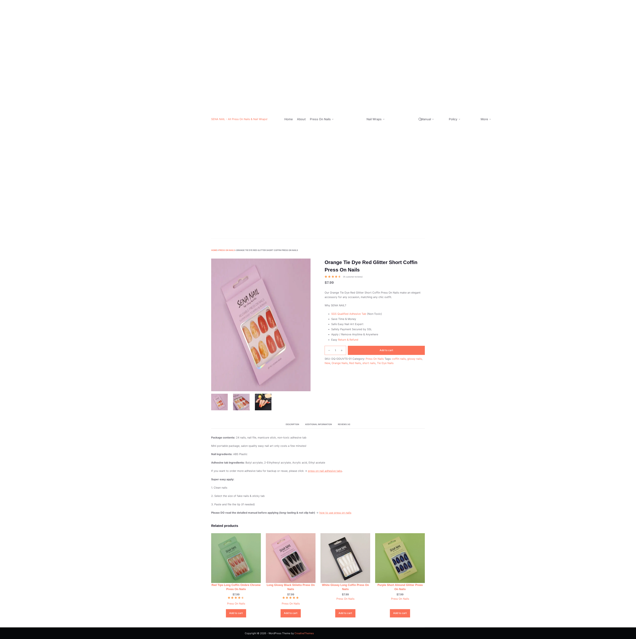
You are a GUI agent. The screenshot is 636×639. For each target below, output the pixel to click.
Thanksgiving (409, 177)
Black (358, 10)
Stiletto (358, 155)
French (353, 188)
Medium (358, 129)
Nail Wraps (374, 119)
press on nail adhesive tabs (325, 470)
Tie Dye (358, 102)
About (301, 119)
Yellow (359, 62)
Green (358, 43)
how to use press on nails (335, 512)
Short (356, 122)
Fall (403, 197)
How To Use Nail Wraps (441, 105)
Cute (405, 67)
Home (288, 119)
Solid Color (355, 195)
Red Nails (355, 363)
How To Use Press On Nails (440, 130)
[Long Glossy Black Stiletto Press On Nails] (291, 557)
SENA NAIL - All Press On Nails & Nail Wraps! (239, 119)
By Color (342, 36)
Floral (409, 120)
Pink (357, 29)
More (484, 119)
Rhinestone (356, 215)
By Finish (340, 96)
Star (408, 107)
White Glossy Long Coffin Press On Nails (345, 587)
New (327, 363)
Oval (356, 162)
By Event (340, 228)
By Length (341, 129)
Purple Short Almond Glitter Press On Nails (400, 587)
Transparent (409, 30)
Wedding (355, 234)
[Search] (420, 119)
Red (357, 16)
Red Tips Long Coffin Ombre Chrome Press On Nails (236, 587)
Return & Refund (348, 339)
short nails (368, 363)
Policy (453, 119)
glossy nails (414, 358)
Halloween (356, 221)
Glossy (357, 96)
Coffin (357, 149)
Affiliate (499, 119)
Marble (410, 113)
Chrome (358, 89)
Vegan (406, 80)
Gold (357, 56)
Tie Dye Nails (385, 363)
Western (407, 60)
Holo (356, 109)
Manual (426, 119)
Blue (357, 36)
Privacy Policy (468, 128)
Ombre (353, 182)
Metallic (407, 74)
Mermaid (411, 100)
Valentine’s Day (407, 168)
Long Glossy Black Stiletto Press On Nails (291, 587)
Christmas (356, 228)
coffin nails (399, 358)
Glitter (357, 76)
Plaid (409, 94)
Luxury (353, 208)
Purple (359, 49)
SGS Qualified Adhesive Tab (348, 313)
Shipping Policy (469, 118)
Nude (358, 23)
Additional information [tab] (318, 424)
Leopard (411, 140)
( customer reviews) (353, 276)
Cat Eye (358, 115)
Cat (408, 127)
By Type (391, 45)
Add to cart (386, 350)
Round (357, 175)
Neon (358, 69)
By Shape (341, 158)
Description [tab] (292, 424)
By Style (340, 198)
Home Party (408, 184)
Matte (356, 82)
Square (358, 168)
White (358, 3)
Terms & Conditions (470, 139)
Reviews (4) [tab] (344, 424)
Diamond (407, 36)
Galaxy (410, 146)
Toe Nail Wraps (397, 227)
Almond (358, 142)
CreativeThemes (304, 633)
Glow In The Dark (409, 45)
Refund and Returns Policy (468, 103)
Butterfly (411, 133)
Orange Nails (340, 363)
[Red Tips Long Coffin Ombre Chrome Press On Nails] (236, 557)
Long (356, 135)
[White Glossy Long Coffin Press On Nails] (345, 557)
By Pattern (392, 117)
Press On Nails (320, 119)
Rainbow (354, 201)
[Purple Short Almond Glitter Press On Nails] (400, 557)
